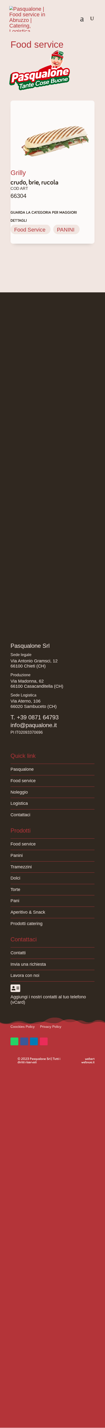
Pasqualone (22, 769)
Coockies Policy (22, 1026)
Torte (15, 889)
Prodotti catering (26, 923)
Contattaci (20, 814)
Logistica (19, 803)
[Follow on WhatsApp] (14, 1041)
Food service (23, 780)
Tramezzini (21, 866)
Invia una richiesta (28, 964)
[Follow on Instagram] (44, 1041)
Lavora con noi (24, 975)
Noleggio (19, 792)
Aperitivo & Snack (27, 912)
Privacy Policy (50, 1026)
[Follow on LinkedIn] (34, 1041)
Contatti (18, 952)
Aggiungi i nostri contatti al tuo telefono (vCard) (48, 999)
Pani (14, 900)
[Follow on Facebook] (24, 1041)
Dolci (15, 878)
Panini (16, 855)
